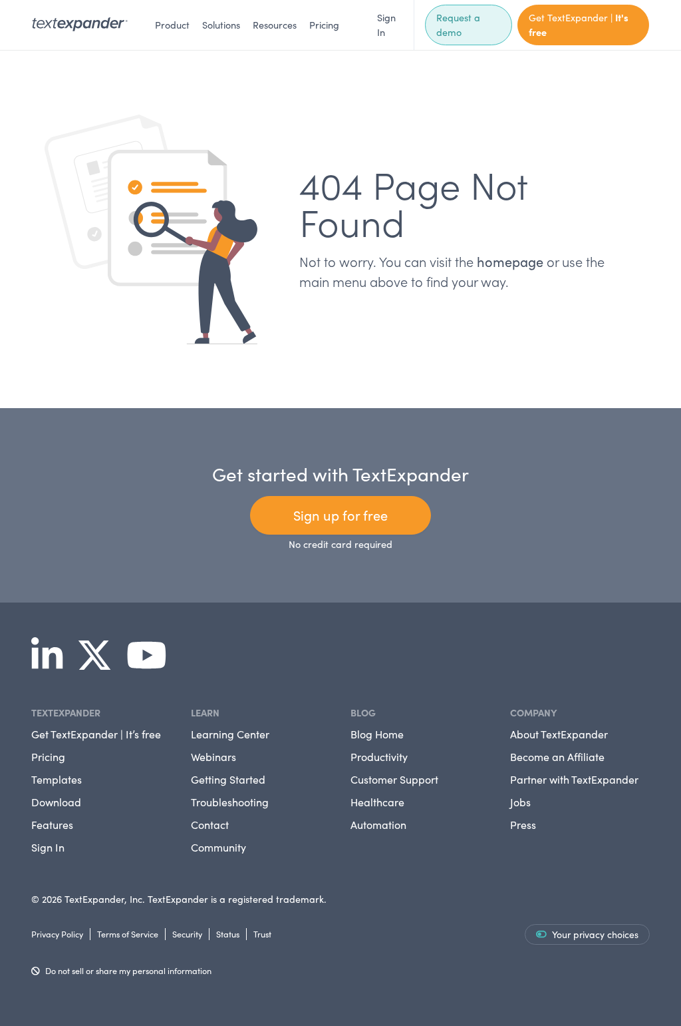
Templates (56, 779)
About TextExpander (559, 734)
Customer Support (394, 779)
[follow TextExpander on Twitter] (99, 664)
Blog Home (377, 734)
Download (56, 802)
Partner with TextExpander (574, 779)
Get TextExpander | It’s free (96, 734)
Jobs (520, 802)
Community (218, 847)
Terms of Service (127, 933)
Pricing (324, 24)
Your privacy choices (595, 934)
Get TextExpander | (578, 25)
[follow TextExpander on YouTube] (152, 664)
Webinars (213, 757)
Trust (262, 933)
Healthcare (377, 802)
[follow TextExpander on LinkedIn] (52, 664)
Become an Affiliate (557, 757)
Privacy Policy (57, 933)
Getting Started (228, 779)
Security (187, 933)
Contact (210, 825)
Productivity (379, 757)
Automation (378, 825)
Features (52, 825)
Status (227, 933)
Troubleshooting (230, 802)
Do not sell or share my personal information (128, 970)
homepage (510, 261)
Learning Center (230, 734)
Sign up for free (340, 515)
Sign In (386, 25)
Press (523, 825)
